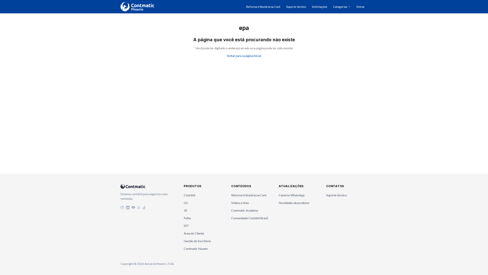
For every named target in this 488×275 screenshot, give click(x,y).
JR (185, 210)
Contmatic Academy (244, 210)
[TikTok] (144, 208)
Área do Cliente (194, 233)
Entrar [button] (360, 6)
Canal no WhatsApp (292, 195)
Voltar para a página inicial (244, 55)
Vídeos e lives (240, 203)
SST (186, 225)
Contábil (189, 195)
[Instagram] (122, 208)
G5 (186, 203)
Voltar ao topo (468, 264)
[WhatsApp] (138, 208)
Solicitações (319, 6)
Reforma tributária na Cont (263, 6)
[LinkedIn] (127, 208)
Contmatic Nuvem (196, 248)
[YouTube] (133, 208)
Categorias (340, 6)
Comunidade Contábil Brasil (249, 218)
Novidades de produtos (294, 203)
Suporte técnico (296, 6)
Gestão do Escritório (197, 241)
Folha (187, 218)
